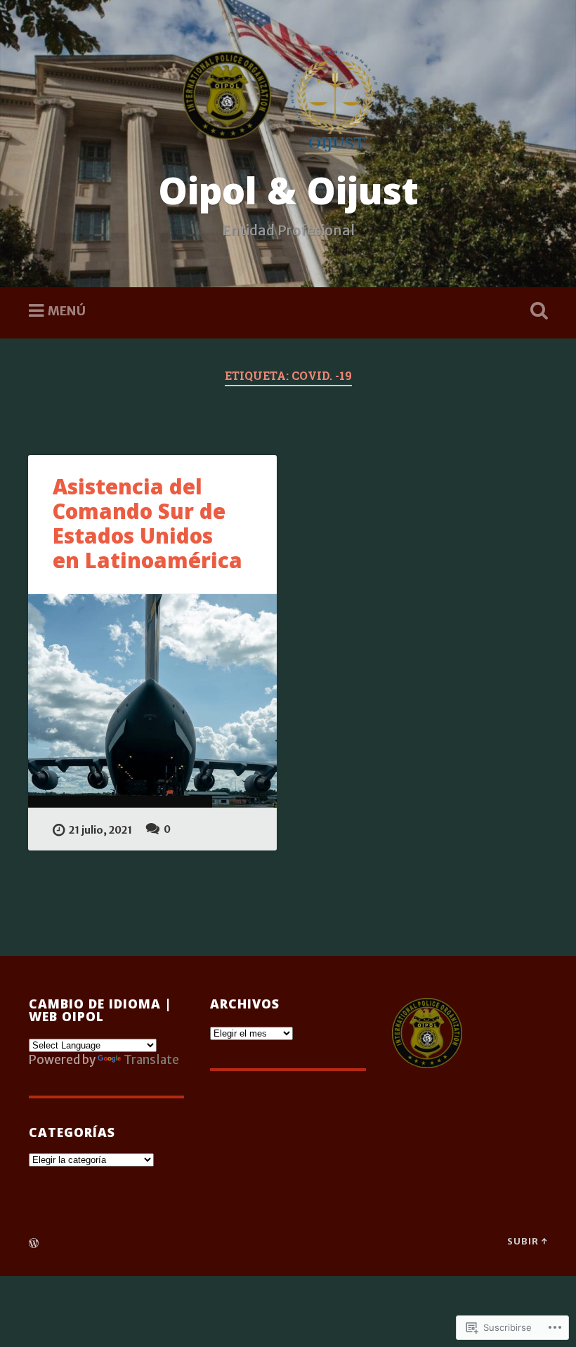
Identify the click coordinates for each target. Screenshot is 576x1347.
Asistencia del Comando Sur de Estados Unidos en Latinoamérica (147, 523)
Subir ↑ (527, 1241)
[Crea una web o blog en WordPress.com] (34, 1243)
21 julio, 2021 (100, 830)
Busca (536, 311)
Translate (151, 1059)
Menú (67, 311)
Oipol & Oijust (288, 190)
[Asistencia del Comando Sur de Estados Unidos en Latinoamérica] (152, 701)
